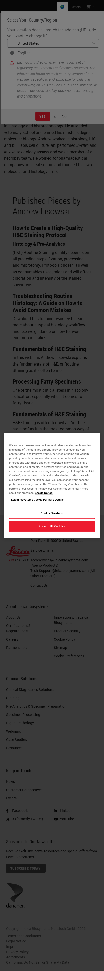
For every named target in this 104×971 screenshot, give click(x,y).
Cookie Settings (52, 513)
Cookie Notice (44, 493)
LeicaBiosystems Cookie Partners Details (37, 499)
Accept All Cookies (52, 526)
